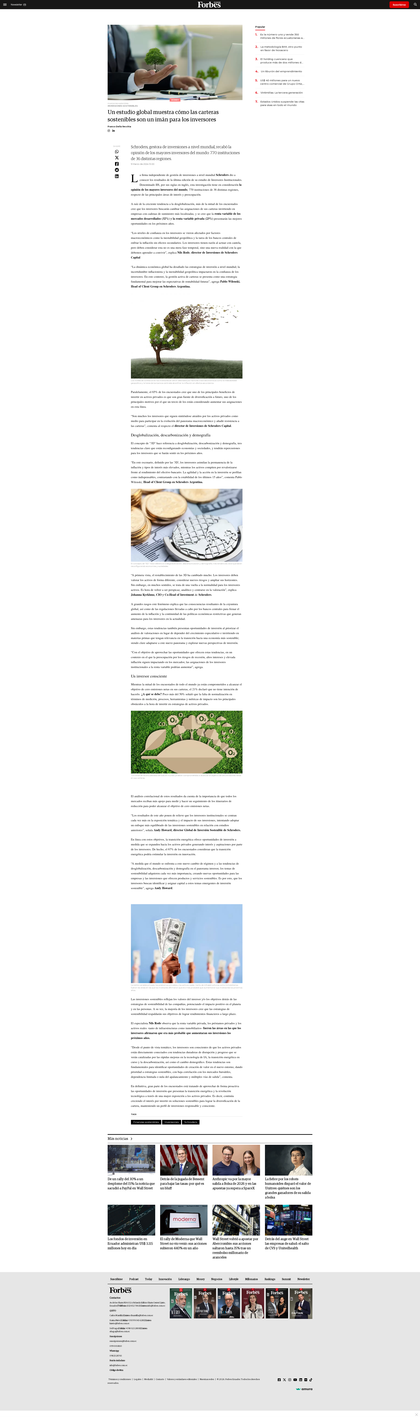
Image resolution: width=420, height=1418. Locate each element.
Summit (286, 1279)
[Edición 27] (277, 1303)
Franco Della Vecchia (119, 126)
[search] (415, 4)
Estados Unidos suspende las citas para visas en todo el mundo (282, 103)
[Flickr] (305, 1380)
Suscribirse (399, 4)
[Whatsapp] (117, 152)
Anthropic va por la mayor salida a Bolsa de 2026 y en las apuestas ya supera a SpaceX (234, 1184)
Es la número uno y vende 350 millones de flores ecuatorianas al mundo (281, 36)
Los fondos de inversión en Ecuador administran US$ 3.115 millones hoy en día (130, 1243)
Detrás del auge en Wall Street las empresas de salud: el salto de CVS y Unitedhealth (287, 1243)
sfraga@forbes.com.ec (120, 1332)
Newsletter (303, 1279)
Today (148, 1279)
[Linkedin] (117, 176)
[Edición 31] (181, 1303)
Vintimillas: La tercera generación (282, 92)
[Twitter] (117, 158)
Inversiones (172, 1122)
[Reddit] (117, 170)
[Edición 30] (205, 1303)
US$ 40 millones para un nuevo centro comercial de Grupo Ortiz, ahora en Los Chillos (281, 82)
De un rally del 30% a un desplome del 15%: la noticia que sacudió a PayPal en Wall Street (131, 1184)
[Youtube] (295, 1380)
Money (201, 1279)
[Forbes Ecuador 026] (300, 1303)
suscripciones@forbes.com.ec (123, 1341)
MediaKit (148, 1379)
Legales (137, 1379)
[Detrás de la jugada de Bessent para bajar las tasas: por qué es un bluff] (184, 1160)
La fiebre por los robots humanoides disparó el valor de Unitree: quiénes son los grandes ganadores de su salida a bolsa (288, 1188)
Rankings (270, 1279)
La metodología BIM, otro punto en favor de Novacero (281, 48)
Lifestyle (234, 1279)
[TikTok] (310, 1380)
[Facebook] (117, 164)
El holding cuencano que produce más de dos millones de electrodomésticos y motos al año (282, 60)
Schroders (190, 1122)
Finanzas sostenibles (146, 1122)
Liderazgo (184, 1279)
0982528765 (116, 1356)
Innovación (165, 1279)
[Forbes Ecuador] (210, 4)
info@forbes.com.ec (156, 1306)
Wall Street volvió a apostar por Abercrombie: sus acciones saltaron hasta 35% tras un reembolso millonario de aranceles (235, 1248)
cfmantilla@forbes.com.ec (141, 1315)
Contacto (160, 1379)
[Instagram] (289, 1380)
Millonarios (251, 1279)
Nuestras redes (207, 1379)
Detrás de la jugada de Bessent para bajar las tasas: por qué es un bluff (182, 1184)
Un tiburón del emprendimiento (281, 71)
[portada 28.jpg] (253, 1303)
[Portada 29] (229, 1303)
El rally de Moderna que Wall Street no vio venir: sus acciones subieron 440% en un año (183, 1243)
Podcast (133, 1279)
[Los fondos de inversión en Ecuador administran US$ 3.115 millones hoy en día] (131, 1220)
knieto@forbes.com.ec (119, 1324)
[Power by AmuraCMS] (304, 1389)
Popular (260, 26)
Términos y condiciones (119, 1379)
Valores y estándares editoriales (182, 1379)
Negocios (216, 1279)
